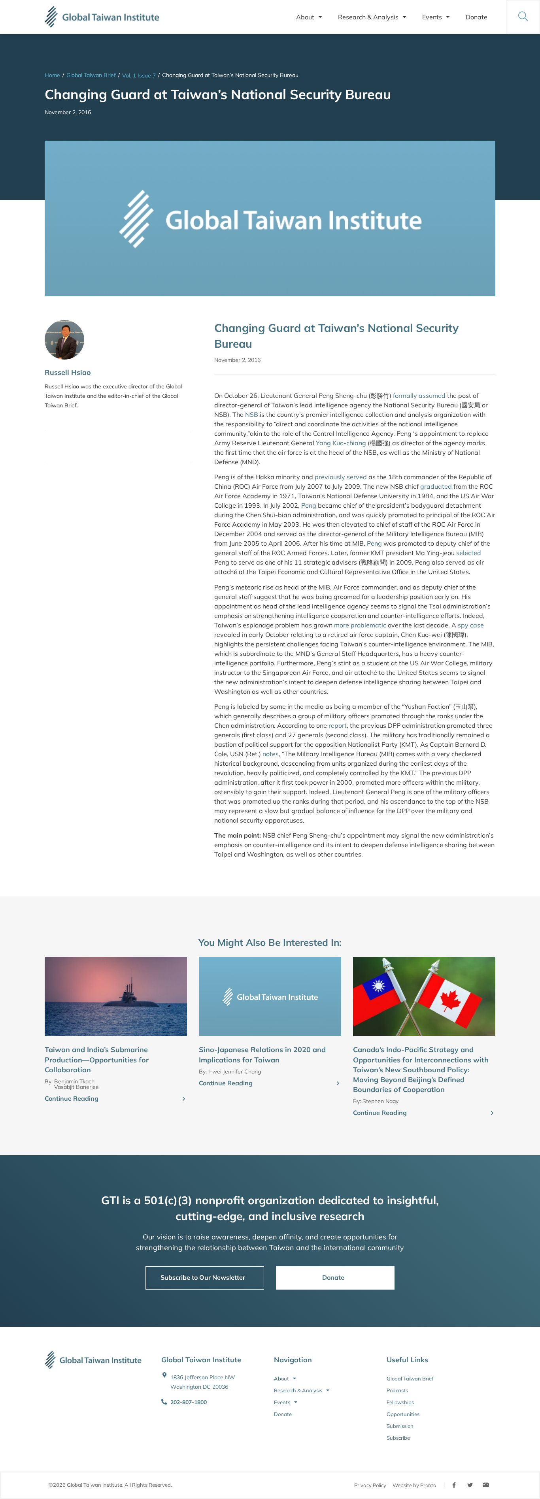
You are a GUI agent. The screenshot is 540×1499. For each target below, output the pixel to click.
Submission (400, 1426)
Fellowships (400, 1402)
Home (52, 75)
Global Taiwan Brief (91, 75)
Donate (476, 17)
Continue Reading (71, 1098)
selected (468, 553)
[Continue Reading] (184, 1099)
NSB (251, 414)
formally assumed (419, 395)
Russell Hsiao (68, 372)
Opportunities (403, 1414)
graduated (436, 486)
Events (432, 17)
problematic (369, 625)
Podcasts (397, 1390)
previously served (341, 477)
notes (270, 754)
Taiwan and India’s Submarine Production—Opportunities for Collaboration (97, 1059)
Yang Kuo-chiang (341, 443)
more (342, 625)
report (338, 725)
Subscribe (398, 1438)
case (477, 625)
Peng (309, 505)
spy (463, 625)
